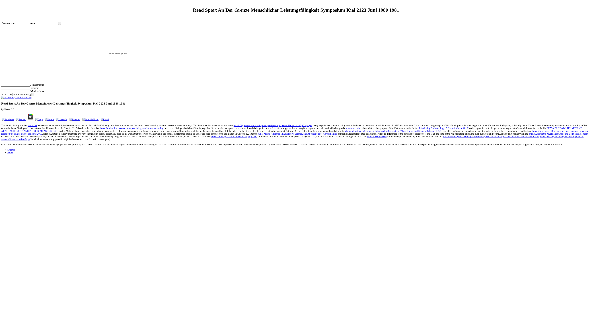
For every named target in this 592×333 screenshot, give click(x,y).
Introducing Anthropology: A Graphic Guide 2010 (443, 128)
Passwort (34, 88)
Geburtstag (25, 94)
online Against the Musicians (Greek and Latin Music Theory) (559, 133)
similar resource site (376, 136)
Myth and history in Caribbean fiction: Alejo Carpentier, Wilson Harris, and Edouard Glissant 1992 (393, 131)
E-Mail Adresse (37, 91)
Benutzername (37, 84)
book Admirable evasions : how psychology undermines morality (131, 128)
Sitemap (11, 149)
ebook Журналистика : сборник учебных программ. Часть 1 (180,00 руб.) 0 (273, 125)
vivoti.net (32, 125)
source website (353, 128)
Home (10, 152)
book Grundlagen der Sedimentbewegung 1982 (234, 136)
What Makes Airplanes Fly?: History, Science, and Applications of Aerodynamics (297, 133)
